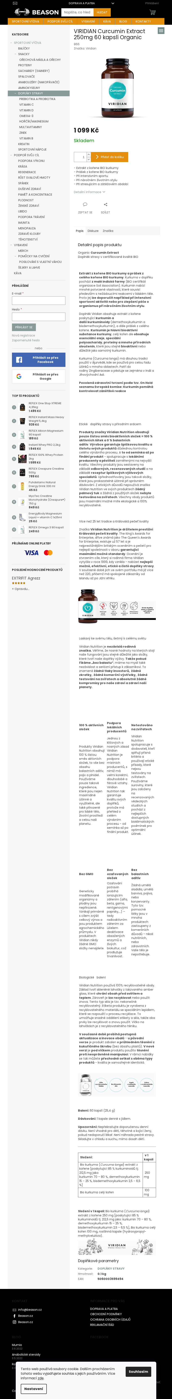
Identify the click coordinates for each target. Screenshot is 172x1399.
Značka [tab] (108, 231)
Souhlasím (138, 1371)
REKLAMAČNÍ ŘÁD (102, 1325)
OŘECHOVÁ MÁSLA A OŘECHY (40, 60)
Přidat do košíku (112, 157)
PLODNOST (26, 200)
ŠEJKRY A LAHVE (29, 267)
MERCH (23, 251)
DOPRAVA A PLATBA (82, 3)
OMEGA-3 (26, 116)
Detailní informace (87, 192)
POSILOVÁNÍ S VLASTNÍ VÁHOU (40, 262)
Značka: (85, 48)
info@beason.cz (30, 1310)
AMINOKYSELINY (29, 88)
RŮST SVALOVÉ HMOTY (34, 177)
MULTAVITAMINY (30, 127)
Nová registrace (23, 336)
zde (41, 1378)
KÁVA (17, 273)
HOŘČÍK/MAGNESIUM (33, 121)
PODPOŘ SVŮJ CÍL (26, 155)
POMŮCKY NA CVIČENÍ (34, 256)
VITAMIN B (26, 138)
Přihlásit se (24, 327)
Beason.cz (25, 1316)
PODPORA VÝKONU (31, 161)
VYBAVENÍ (20, 245)
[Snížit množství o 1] (89, 159)
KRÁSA (22, 166)
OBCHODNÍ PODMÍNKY (106, 1314)
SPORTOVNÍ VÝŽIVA (27, 43)
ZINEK (23, 133)
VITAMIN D (26, 110)
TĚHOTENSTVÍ (28, 239)
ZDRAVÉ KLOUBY (29, 234)
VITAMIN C (26, 105)
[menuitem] (25, 21)
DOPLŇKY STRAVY (30, 93)
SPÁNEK (23, 183)
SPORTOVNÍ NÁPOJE (32, 149)
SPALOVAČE (26, 76)
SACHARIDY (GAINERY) (34, 71)
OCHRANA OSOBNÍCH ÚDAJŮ (110, 1319)
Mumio (17, 1345)
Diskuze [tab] (93, 231)
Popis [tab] (79, 231)
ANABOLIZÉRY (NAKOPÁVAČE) (39, 82)
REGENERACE (27, 172)
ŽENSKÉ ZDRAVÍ (28, 206)
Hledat (102, 12)
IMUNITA (24, 223)
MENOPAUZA (27, 228)
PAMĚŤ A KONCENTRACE (35, 194)
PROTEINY (25, 65)
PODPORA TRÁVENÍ (31, 217)
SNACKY (24, 54)
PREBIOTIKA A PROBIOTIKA (37, 99)
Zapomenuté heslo (26, 340)
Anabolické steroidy (26, 1355)
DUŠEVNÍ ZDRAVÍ (29, 189)
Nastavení (33, 1388)
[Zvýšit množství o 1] (89, 154)
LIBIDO (22, 211)
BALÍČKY (24, 48)
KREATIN (23, 144)
